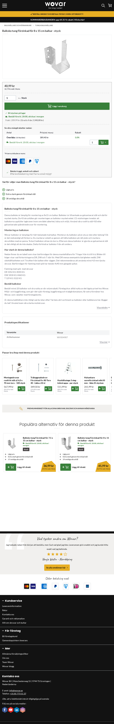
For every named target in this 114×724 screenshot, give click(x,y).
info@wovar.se (16, 690)
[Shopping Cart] (110, 5)
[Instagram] (23, 710)
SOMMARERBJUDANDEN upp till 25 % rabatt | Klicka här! (57, 19)
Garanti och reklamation (13, 618)
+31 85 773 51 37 (18, 693)
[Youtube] (11, 710)
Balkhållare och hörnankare (17, 25)
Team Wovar (8, 662)
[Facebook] (5, 710)
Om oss (5, 658)
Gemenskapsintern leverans (15, 640)
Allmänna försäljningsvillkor (15, 654)
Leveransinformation (12, 606)
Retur (4, 610)
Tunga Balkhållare (44, 25)
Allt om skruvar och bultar (14, 622)
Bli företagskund (9, 636)
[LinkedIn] (17, 710)
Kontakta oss (8, 614)
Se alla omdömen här (56, 567)
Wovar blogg (8, 666)
